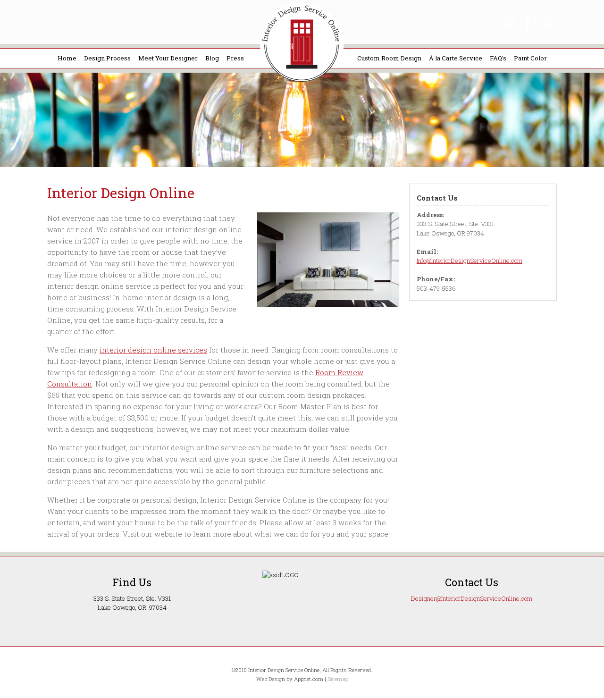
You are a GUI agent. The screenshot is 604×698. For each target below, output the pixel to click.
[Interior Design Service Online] (302, 42)
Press (235, 58)
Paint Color (530, 58)
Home (67, 58)
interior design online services (153, 349)
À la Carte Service (455, 58)
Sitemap (337, 678)
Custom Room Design (389, 58)
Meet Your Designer (168, 58)
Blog (212, 58)
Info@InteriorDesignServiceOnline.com (469, 260)
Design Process (107, 58)
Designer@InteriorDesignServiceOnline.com (471, 598)
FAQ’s (498, 58)
